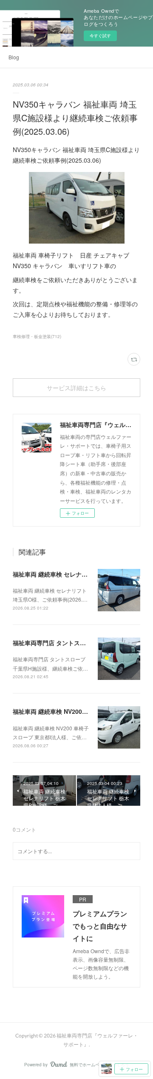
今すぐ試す (100, 36)
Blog (13, 57)
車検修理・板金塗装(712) (37, 336)
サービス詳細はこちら (76, 387)
